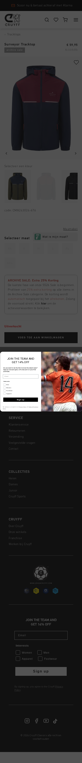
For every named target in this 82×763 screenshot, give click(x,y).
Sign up (20, 399)
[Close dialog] (79, 354)
